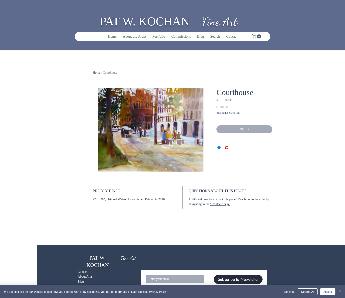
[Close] (340, 291)
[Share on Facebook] (219, 147)
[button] (257, 36)
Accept (327, 292)
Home (96, 72)
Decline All (307, 292)
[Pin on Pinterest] (226, 147)
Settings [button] (289, 292)
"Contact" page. (220, 204)
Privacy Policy (158, 292)
